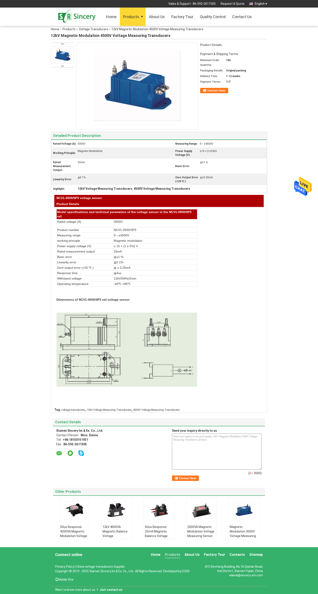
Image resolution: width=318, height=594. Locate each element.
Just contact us (111, 589)
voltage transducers (73, 409)
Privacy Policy (64, 566)
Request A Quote (232, 3)
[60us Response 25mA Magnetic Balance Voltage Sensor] (159, 510)
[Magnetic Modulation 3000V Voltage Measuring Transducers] (244, 510)
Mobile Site (66, 579)
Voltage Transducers (93, 29)
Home (111, 16)
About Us (157, 16)
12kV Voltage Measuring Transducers (109, 409)
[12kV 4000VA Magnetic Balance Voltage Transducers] (116, 510)
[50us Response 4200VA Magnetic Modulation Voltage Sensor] (74, 510)
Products (131, 16)
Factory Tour (182, 16)
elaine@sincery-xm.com (246, 575)
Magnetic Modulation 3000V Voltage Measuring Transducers (243, 533)
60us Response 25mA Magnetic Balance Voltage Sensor (156, 533)
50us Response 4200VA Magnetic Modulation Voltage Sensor (73, 533)
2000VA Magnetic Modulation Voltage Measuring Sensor (200, 531)
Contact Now (216, 90)
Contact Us (242, 16)
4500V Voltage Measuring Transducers (156, 409)
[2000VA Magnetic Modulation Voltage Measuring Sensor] (201, 510)
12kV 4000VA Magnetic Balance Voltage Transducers (115, 533)
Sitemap (256, 555)
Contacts (237, 555)
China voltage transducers (94, 566)
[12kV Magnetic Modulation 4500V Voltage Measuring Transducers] (62, 55)
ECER (186, 571)
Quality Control (213, 16)
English (260, 3)
